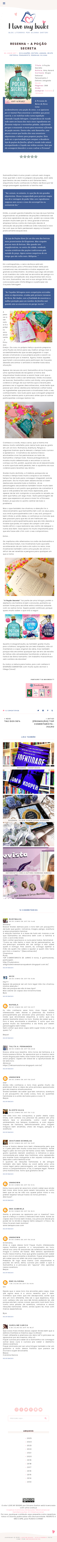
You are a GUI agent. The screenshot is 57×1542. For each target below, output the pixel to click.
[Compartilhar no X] (38, 710)
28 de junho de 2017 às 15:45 (22, 979)
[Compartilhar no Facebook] (43, 710)
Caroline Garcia (18, 1325)
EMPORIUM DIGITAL (33, 1539)
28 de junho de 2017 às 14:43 (22, 921)
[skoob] (36, 1410)
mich (11, 976)
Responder (8, 968)
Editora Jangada (38, 53)
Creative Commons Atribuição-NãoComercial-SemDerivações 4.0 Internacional (28, 1511)
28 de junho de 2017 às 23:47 (22, 1079)
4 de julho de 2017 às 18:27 (21, 1327)
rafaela (13, 1005)
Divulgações (24, 53)
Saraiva (49, 91)
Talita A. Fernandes (20, 1046)
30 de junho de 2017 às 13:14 (22, 1185)
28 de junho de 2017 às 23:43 (22, 1049)
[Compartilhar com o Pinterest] (48, 710)
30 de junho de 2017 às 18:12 (22, 1211)
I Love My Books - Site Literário (33, 1537)
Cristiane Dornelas (20, 1141)
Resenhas (35, 55)
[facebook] (21, 1410)
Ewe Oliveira (16, 1281)
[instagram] (17, 1410)
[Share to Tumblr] (52, 710)
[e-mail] (40, 1410)
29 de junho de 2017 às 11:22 (22, 1112)
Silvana (43, 55)
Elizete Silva (16, 1110)
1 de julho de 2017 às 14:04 (21, 1283)
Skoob (38, 83)
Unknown (14, 1077)
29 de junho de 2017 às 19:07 (22, 1143)
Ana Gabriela (16, 1209)
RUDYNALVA (15, 919)
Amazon (39, 93)
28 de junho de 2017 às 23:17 (22, 1007)
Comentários (12, 710)
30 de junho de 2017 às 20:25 (22, 1239)
